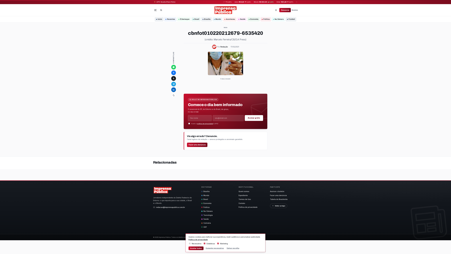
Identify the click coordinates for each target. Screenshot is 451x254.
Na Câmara (279, 19)
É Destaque (184, 19)
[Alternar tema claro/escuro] (276, 10)
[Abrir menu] (155, 10)
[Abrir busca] (161, 10)
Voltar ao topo (280, 206)
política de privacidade (205, 124)
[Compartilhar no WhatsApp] (173, 67)
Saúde (242, 19)
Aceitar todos (196, 248)
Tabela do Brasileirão (279, 199)
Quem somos (244, 191)
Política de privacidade (248, 207)
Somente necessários (215, 248)
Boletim (295, 10)
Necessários (196, 244)
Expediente (243, 195)
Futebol (292, 19)
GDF (205, 227)
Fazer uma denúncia (197, 145)
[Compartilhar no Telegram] (173, 84)
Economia (254, 19)
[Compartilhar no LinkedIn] (173, 89)
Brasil (196, 19)
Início (160, 19)
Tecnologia (208, 215)
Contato (242, 203)
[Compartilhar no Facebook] (173, 72)
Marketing (224, 244)
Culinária (207, 223)
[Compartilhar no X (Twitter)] (173, 78)
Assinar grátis (254, 118)
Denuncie (285, 10)
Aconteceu (230, 19)
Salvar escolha (233, 248)
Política (266, 19)
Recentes (171, 19)
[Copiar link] (173, 95)
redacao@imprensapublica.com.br (170, 207)
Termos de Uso (245, 199)
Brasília (207, 19)
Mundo (218, 19)
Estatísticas (211, 244)
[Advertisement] (226, 85)
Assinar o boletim (277, 191)
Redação (224, 47)
